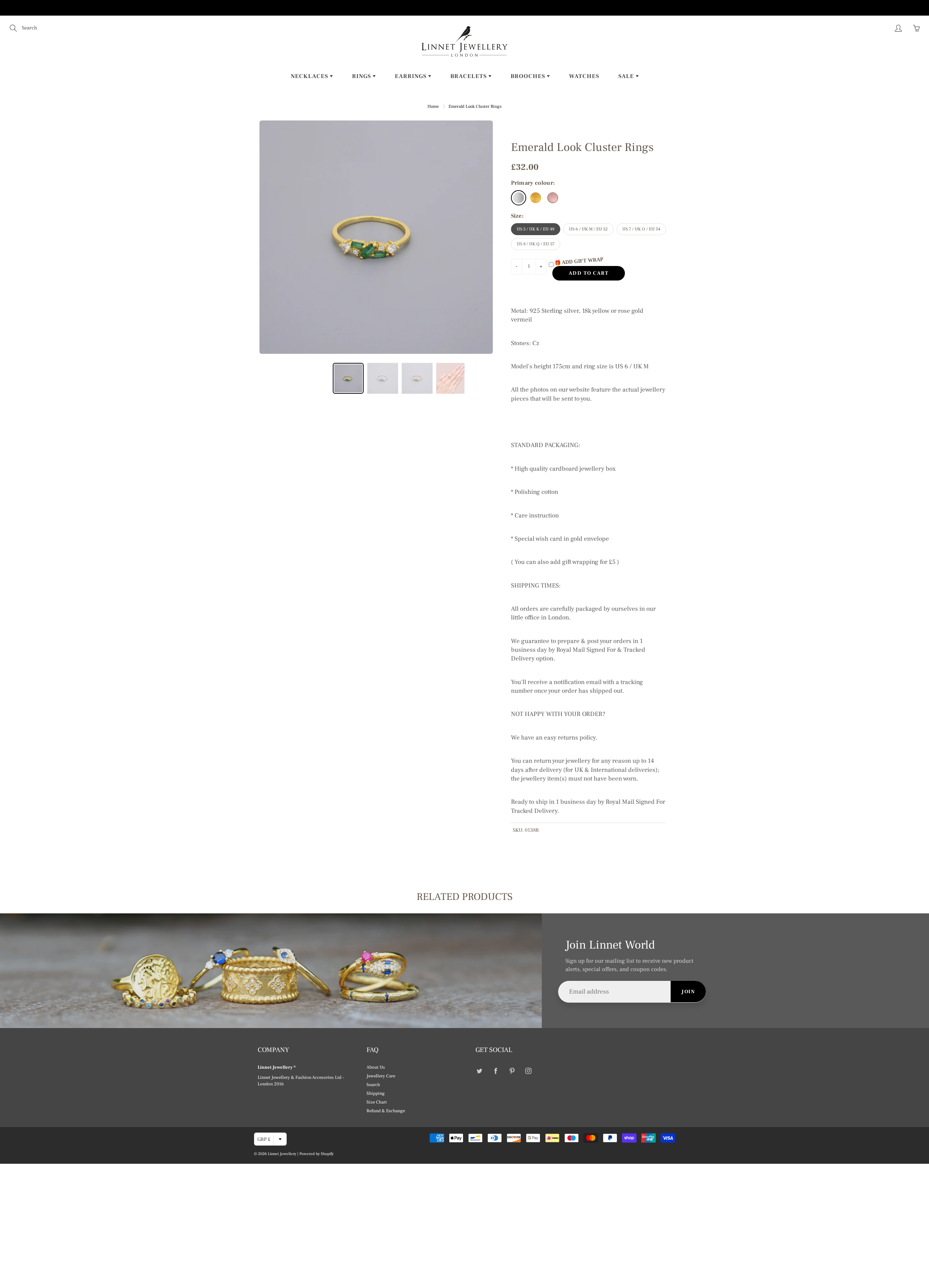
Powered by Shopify (316, 1153)
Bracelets (469, 76)
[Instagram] (528, 1070)
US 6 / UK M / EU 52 (588, 229)
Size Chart (377, 1102)
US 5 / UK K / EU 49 (535, 229)
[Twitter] (479, 1070)
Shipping (376, 1093)
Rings (362, 76)
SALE (627, 76)
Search (373, 1085)
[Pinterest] (512, 1070)
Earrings (411, 76)
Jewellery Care (381, 1076)
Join (688, 991)
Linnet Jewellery (282, 1153)
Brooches (529, 76)
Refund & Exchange (386, 1111)
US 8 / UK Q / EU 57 (535, 244)
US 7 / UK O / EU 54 (641, 229)
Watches (584, 76)
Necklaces (310, 76)
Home (433, 106)
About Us (376, 1067)
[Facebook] (495, 1070)
